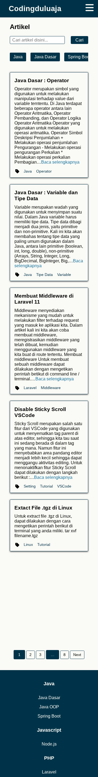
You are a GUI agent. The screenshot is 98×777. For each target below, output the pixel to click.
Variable (64, 274)
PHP (49, 758)
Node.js (49, 744)
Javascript (49, 730)
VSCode (64, 486)
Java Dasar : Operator (41, 80)
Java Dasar (45, 57)
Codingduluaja (35, 8)
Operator (44, 171)
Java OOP (49, 707)
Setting (30, 486)
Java (18, 57)
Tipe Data (44, 274)
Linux (28, 544)
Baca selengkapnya (60, 162)
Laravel (30, 388)
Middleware (51, 388)
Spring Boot (79, 57)
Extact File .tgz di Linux (43, 508)
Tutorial (46, 486)
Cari (79, 40)
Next (77, 654)
